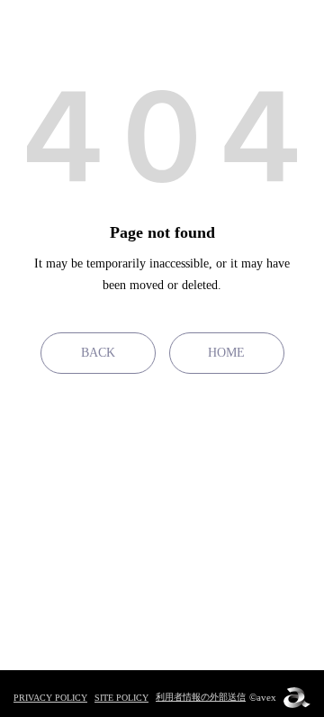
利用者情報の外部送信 (201, 697)
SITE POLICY (121, 698)
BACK (98, 352)
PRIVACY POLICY (50, 698)
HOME (226, 352)
